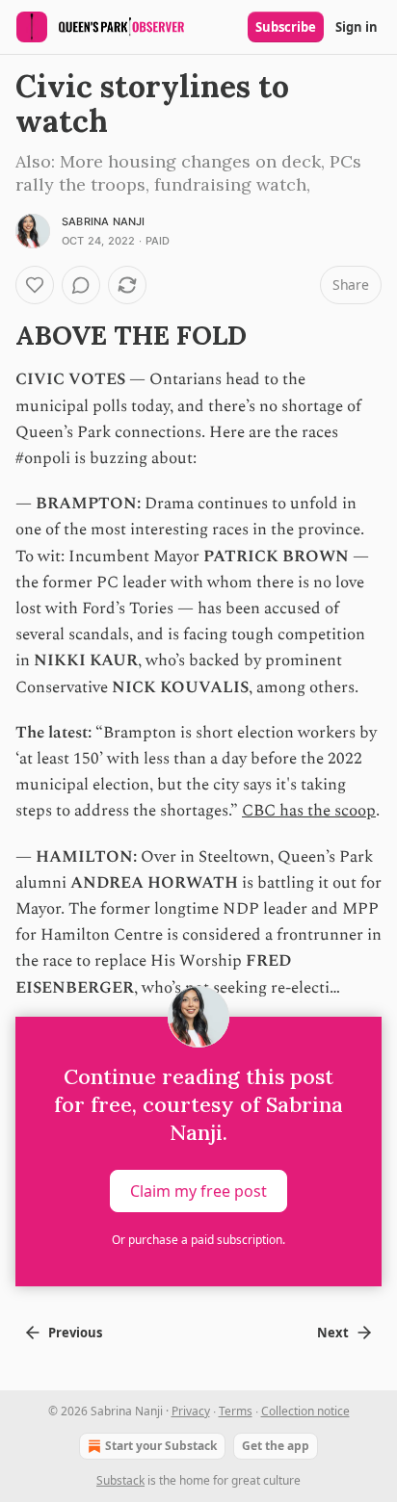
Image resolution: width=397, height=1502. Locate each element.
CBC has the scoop (309, 810)
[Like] (34, 285)
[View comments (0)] (81, 285)
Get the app (275, 1445)
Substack (120, 1480)
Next (333, 1332)
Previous (75, 1332)
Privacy (191, 1411)
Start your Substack (161, 1445)
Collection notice (305, 1411)
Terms (235, 1411)
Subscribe (285, 27)
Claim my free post (198, 1190)
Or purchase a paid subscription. (198, 1239)
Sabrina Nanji (104, 221)
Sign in (356, 27)
